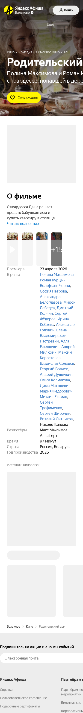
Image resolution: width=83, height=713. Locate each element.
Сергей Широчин (55, 413)
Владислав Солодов (57, 363)
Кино (29, 626)
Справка (6, 689)
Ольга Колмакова (55, 380)
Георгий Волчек (54, 369)
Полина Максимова (57, 274)
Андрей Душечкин (56, 374)
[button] (50, 24)
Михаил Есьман (53, 397)
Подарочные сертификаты (20, 706)
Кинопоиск (31, 465)
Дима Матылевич (55, 385)
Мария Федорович (56, 391)
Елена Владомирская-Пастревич (53, 335)
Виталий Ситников (56, 419)
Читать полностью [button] (23, 223)
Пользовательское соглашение (23, 698)
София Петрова (53, 291)
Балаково (13, 626)
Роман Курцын (52, 280)
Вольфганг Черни (55, 285)
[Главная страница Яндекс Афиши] (8, 10)
